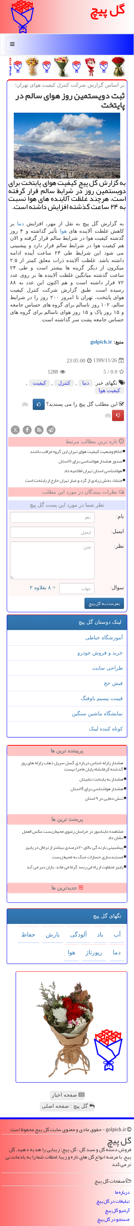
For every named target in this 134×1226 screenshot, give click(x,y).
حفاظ (28, 934)
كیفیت (39, 383)
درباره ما (122, 1192)
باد (100, 934)
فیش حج (113, 683)
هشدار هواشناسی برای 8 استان (96, 789)
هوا (63, 231)
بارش (53, 934)
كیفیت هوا (109, 390)
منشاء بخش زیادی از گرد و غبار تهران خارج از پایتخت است (73, 480)
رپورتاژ (94, 952)
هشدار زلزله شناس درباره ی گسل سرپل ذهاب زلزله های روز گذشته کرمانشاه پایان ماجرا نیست (72, 766)
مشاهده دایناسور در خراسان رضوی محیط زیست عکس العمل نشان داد (72, 834)
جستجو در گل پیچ (113, 1219)
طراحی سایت (107, 668)
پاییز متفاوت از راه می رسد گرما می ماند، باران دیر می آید (74, 867)
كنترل (64, 383)
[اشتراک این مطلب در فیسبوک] (27, 429)
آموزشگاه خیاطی (104, 637)
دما (20, 223)
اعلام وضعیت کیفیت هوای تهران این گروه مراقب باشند (76, 451)
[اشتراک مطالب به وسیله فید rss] (39, 429)
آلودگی (78, 934)
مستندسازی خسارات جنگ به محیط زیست (87, 857)
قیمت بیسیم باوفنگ (102, 698)
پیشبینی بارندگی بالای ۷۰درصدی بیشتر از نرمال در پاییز (74, 847)
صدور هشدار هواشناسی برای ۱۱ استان (90, 461)
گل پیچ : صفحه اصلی (65, 1106)
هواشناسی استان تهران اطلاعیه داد (93, 471)
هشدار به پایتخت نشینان (101, 779)
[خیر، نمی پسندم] (118, 415)
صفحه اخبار (65, 1095)
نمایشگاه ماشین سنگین (97, 713)
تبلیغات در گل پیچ (113, 1201)
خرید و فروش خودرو (100, 653)
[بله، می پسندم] (39, 404)
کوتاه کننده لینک (106, 729)
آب (117, 934)
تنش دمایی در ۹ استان (104, 798)
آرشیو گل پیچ (117, 1210)
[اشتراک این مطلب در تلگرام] (51, 429)
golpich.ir (101, 342)
